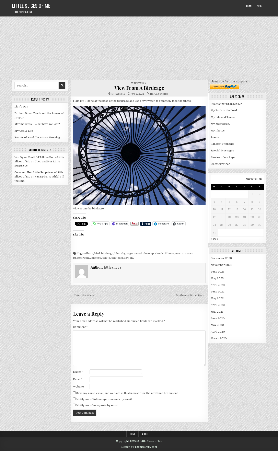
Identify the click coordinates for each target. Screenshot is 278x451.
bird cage (107, 253)
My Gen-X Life (23, 130)
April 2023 (218, 285)
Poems (215, 137)
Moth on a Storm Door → (192, 295)
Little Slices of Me (31, 5)
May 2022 (217, 298)
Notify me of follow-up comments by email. (104, 399)
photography (119, 257)
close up (148, 253)
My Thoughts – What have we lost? (37, 124)
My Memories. (220, 123)
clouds (159, 253)
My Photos (140, 82)
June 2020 (218, 318)
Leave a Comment (159, 93)
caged (138, 253)
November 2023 (221, 264)
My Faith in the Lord (224, 110)
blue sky (120, 253)
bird (97, 253)
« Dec (214, 238)
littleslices (118, 93)
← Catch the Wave (82, 295)
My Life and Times (223, 117)
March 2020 (219, 338)
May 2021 (217, 311)
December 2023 (221, 258)
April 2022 (218, 305)
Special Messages (222, 150)
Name (78, 371)
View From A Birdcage (139, 87)
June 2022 (217, 291)
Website (78, 386)
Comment (80, 326)
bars (90, 253)
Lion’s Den (21, 106)
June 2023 (217, 271)
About (260, 6)
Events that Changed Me (226, 103)
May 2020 (217, 324)
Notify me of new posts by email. (97, 405)
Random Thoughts (222, 143)
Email (77, 379)
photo (106, 257)
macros (96, 257)
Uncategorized (220, 163)
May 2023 (217, 278)
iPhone (169, 253)
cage (130, 253)
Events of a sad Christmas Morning (37, 137)
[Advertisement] (139, 47)
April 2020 (218, 331)
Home (249, 6)
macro (179, 253)
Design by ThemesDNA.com (139, 447)
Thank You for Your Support (228, 81)
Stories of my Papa (223, 157)
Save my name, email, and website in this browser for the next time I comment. (127, 393)
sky (132, 257)
